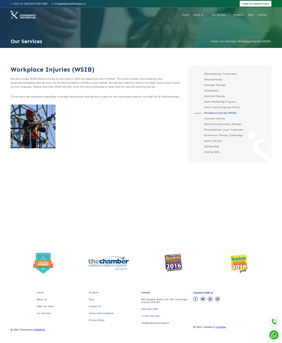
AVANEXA (39, 329)
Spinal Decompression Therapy (223, 124)
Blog (250, 14)
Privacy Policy (97, 320)
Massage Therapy (215, 85)
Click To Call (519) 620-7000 (30, 3)
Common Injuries (214, 118)
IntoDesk (220, 327)
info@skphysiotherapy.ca (70, 3)
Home (185, 14)
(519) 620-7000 (149, 309)
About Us (199, 14)
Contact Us (95, 306)
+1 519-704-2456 (150, 316)
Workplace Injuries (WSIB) (254, 41)
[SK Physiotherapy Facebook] (195, 299)
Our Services (219, 14)
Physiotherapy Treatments (220, 73)
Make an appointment (255, 3)
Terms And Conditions (101, 313)
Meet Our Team (45, 306)
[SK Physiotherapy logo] (23, 15)
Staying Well (211, 152)
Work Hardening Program (220, 101)
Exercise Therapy (214, 96)
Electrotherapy (213, 79)
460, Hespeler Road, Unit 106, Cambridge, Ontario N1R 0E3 (164, 301)
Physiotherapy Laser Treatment (224, 129)
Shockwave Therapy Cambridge (223, 135)
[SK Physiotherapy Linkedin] (217, 299)
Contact (262, 14)
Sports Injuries (213, 140)
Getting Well (211, 146)
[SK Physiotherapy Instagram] (210, 299)
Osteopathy (211, 90)
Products (238, 14)
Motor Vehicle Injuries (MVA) (222, 107)
